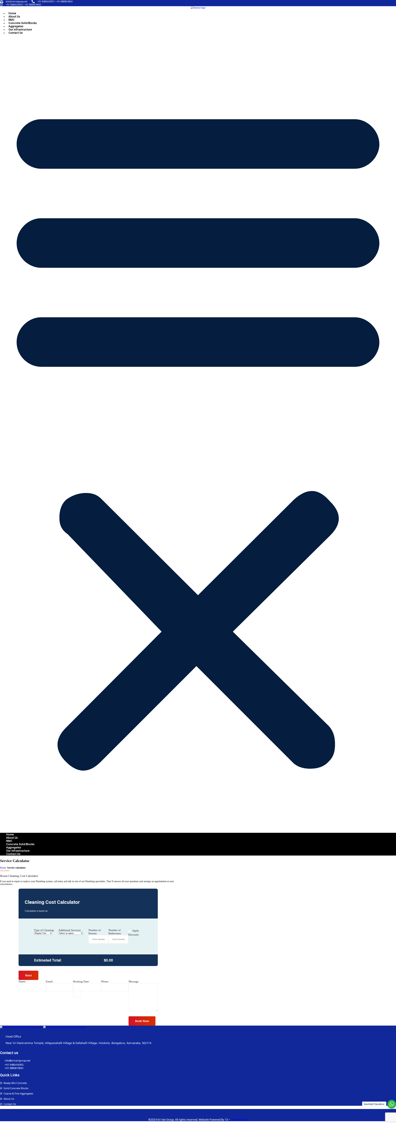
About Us (14, 16)
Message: (134, 981)
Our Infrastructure (20, 29)
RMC (12, 19)
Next (28, 975)
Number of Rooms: (94, 932)
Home (12, 13)
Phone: (105, 981)
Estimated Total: (48, 960)
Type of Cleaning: (44, 930)
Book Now (142, 1021)
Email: (49, 981)
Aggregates (16, 26)
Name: (22, 981)
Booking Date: (81, 981)
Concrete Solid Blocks (23, 23)
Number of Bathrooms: (114, 932)
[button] (198, 433)
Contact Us (16, 32)
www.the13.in (239, 1119)
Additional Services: (69, 930)
